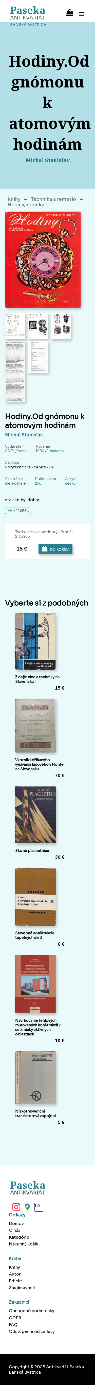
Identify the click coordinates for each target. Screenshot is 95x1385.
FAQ (13, 1324)
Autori (15, 1274)
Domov (16, 1223)
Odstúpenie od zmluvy (32, 1331)
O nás (15, 1230)
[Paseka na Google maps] (26, 1208)
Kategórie (19, 1237)
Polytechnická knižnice (25, 467)
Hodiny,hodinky (26, 205)
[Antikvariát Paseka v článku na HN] (38, 1208)
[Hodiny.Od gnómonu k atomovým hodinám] (43, 260)
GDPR (15, 1318)
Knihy (14, 199)
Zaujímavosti (22, 1287)
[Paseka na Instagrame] (15, 1208)
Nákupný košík (24, 1244)
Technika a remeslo (53, 199)
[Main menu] (81, 11)
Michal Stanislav (24, 435)
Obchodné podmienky (31, 1310)
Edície (15, 1281)
